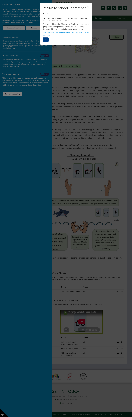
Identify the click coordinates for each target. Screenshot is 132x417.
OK (46, 40)
